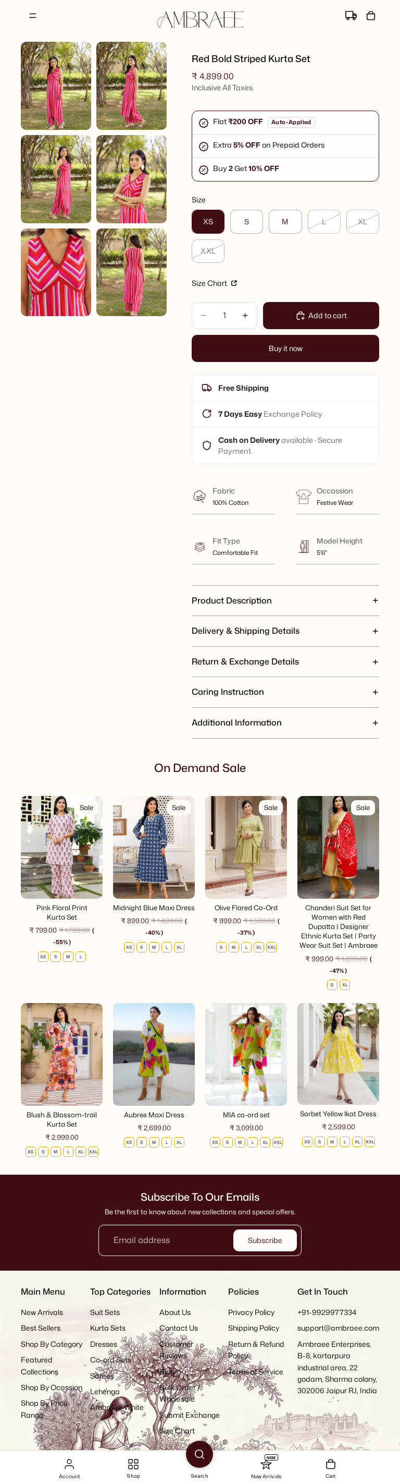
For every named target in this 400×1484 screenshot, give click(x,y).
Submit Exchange (189, 1414)
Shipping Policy (253, 1328)
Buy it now (286, 348)
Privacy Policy (251, 1312)
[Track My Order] (351, 15)
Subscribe (265, 1240)
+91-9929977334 (327, 1312)
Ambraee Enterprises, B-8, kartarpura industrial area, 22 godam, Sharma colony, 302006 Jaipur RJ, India (337, 1366)
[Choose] (86, 882)
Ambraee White (117, 1407)
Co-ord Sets (110, 1360)
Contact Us (178, 1328)
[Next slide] (91, 847)
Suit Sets (105, 1312)
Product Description (232, 600)
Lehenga (105, 1391)
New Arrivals (42, 1312)
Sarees (102, 1375)
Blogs (168, 1371)
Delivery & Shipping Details (245, 630)
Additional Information (237, 722)
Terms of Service (255, 1371)
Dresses (103, 1343)
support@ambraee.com (338, 1328)
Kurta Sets (108, 1328)
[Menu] (33, 16)
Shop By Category (51, 1343)
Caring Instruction (228, 691)
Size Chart (210, 283)
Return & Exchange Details (245, 661)
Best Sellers (40, 1328)
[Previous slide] (32, 847)
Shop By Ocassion (51, 1387)
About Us (175, 1312)
